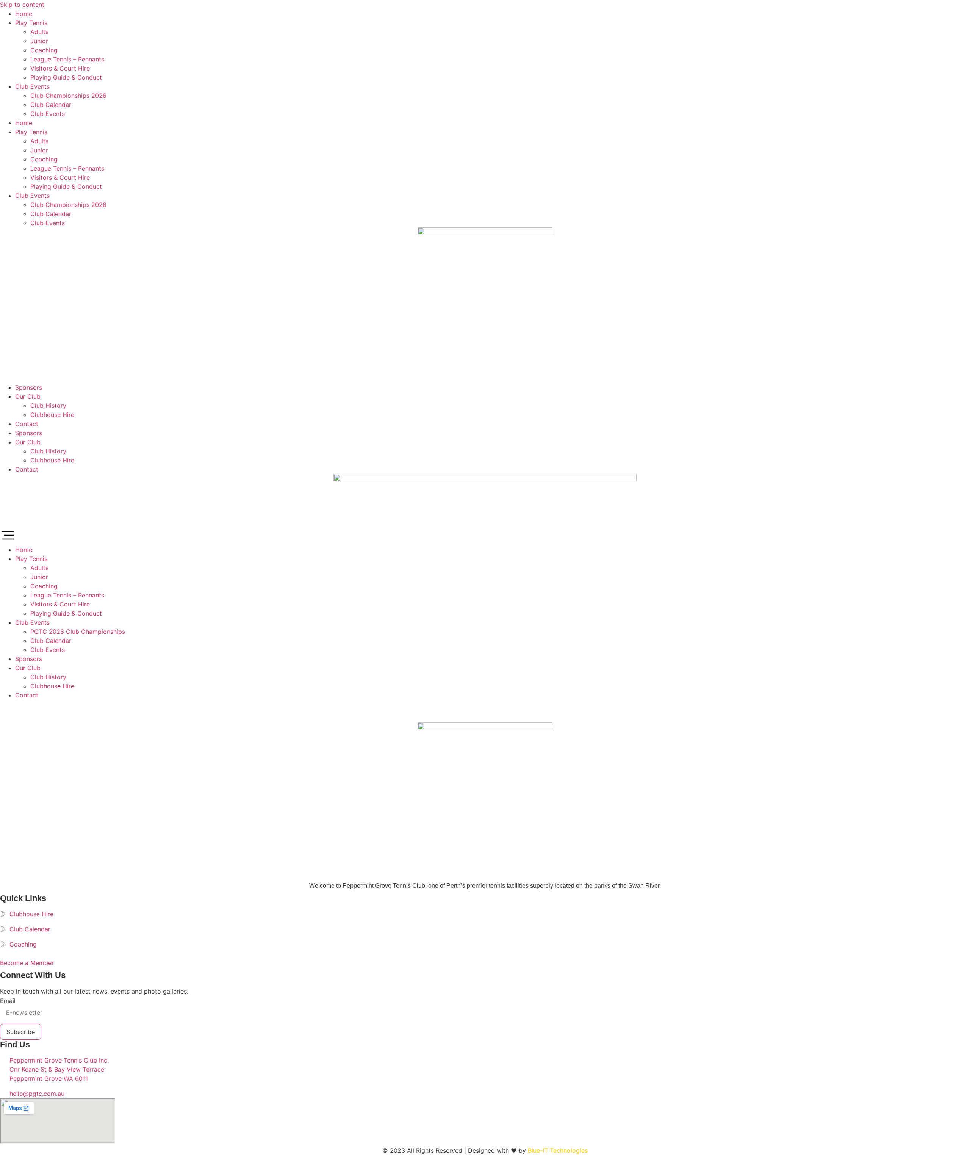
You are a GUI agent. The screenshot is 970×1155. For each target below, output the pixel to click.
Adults (39, 32)
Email (8, 1001)
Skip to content (22, 4)
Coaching (44, 50)
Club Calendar (50, 104)
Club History (48, 405)
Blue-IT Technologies (558, 1150)
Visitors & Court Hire (60, 68)
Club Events (32, 86)
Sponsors (28, 387)
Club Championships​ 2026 (68, 95)
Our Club (28, 396)
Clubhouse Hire (52, 414)
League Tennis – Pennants (67, 59)
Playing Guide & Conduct (66, 77)
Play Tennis (31, 23)
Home (23, 13)
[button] (485, 536)
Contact (26, 424)
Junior (39, 41)
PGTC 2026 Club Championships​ (77, 631)
